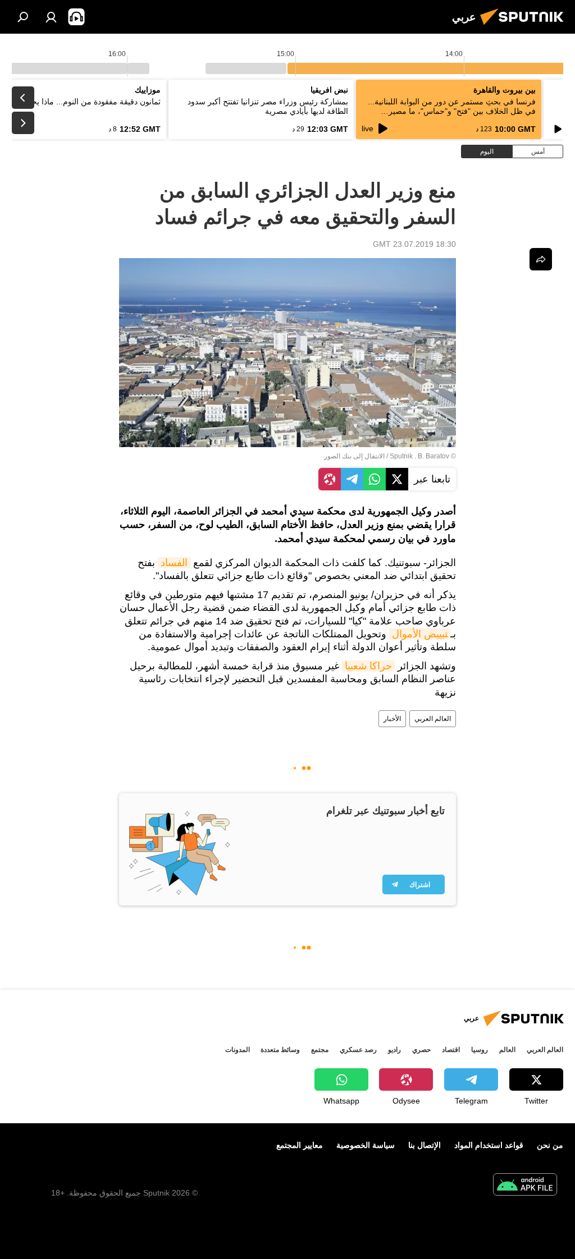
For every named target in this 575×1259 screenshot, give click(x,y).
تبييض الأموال (420, 634)
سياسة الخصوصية (365, 1145)
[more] (541, 259)
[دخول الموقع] (51, 17)
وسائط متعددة (280, 1050)
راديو (394, 1050)
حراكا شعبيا (368, 666)
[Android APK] (525, 1185)
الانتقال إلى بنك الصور (354, 456)
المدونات (237, 1050)
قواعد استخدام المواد (488, 1145)
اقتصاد (451, 1050)
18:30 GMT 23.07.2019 (414, 244)
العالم (507, 1050)
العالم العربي (432, 719)
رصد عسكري (358, 1050)
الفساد (174, 562)
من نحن (550, 1145)
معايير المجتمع (299, 1145)
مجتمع (319, 1050)
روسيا (479, 1050)
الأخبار (392, 719)
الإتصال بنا (424, 1145)
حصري (421, 1050)
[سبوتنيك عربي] (525, 26)
